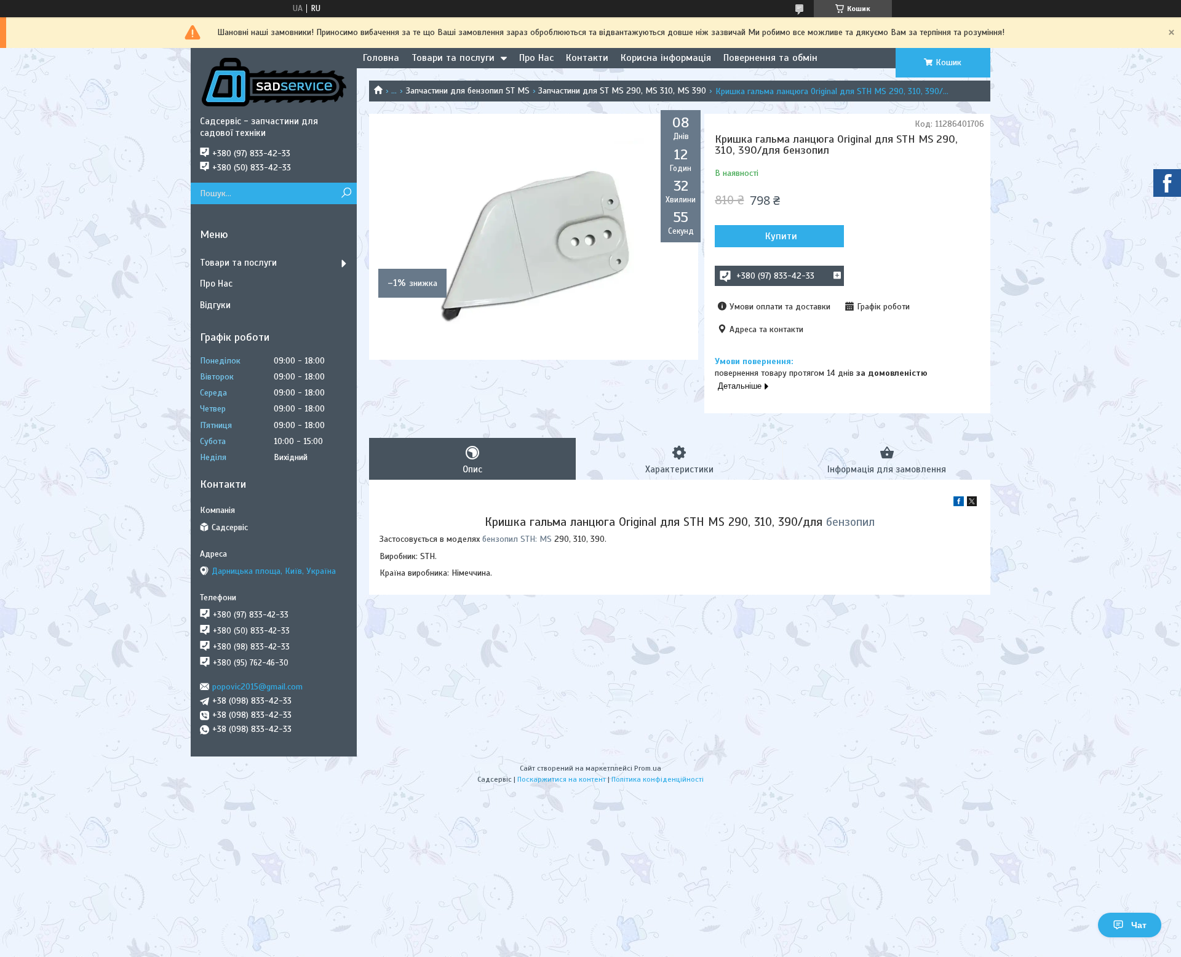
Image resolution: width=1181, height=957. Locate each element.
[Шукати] (346, 193)
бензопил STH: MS (517, 539)
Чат (1139, 925)
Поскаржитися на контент (561, 779)
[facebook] (958, 503)
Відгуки (215, 305)
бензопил (850, 522)
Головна (381, 58)
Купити (781, 236)
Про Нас (536, 58)
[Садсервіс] (274, 81)
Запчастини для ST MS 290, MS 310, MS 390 (622, 90)
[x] (972, 503)
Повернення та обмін (770, 58)
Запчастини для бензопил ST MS (468, 90)
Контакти (587, 58)
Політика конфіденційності (657, 779)
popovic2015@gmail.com (257, 686)
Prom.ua (647, 768)
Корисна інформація (666, 58)
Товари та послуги (453, 58)
